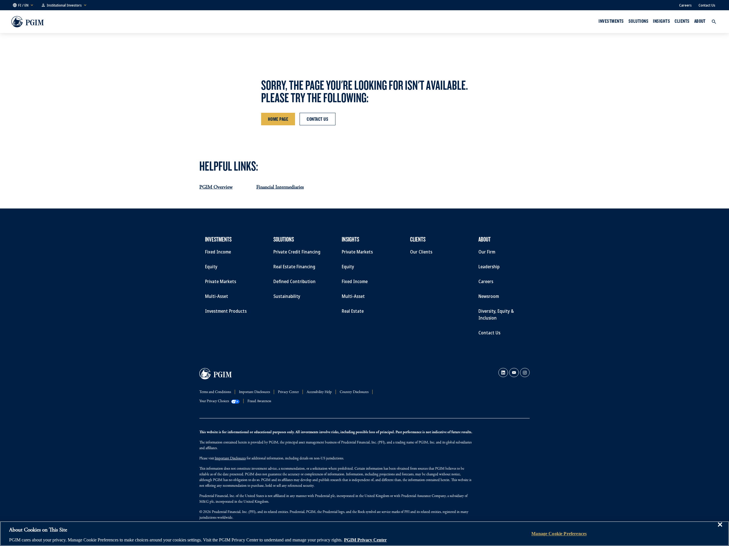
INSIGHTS (661, 21)
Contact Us (707, 5)
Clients (682, 21)
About (700, 21)
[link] (503, 372)
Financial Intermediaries (280, 187)
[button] (23, 5)
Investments (611, 21)
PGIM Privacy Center (365, 539)
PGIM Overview (216, 187)
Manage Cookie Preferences (559, 533)
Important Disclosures (230, 459)
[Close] (720, 528)
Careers (685, 5)
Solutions (638, 21)
